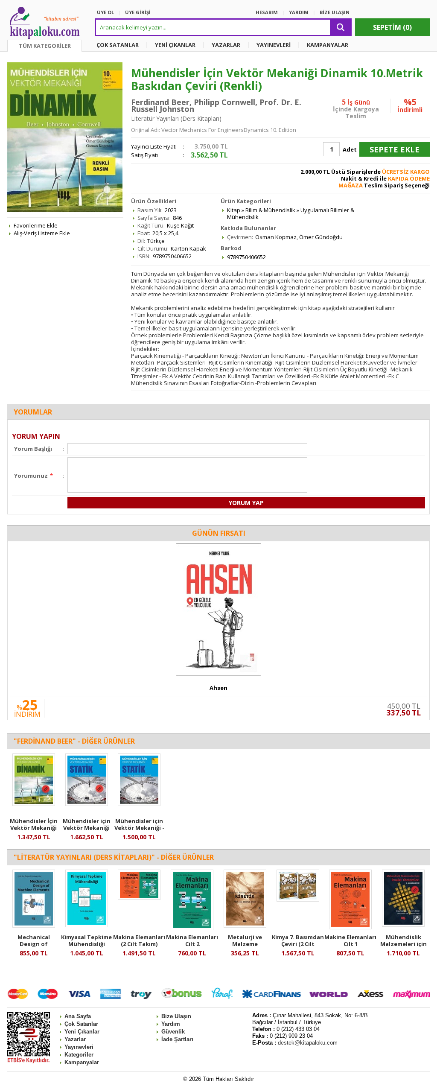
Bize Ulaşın (176, 1016)
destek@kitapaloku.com (308, 1042)
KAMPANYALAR (327, 45)
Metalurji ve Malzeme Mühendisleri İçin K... (245, 947)
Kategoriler (78, 1054)
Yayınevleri (78, 1047)
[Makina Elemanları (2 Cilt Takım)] (139, 898)
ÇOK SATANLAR (117, 45)
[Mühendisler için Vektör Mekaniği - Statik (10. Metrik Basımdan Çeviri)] (139, 804)
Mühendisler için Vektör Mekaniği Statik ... (87, 827)
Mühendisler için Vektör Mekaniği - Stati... (139, 827)
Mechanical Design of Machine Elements (34, 944)
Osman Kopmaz (276, 237)
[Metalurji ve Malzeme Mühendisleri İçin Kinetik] (245, 925)
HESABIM (267, 12)
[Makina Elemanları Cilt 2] (192, 928)
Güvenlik (173, 1031)
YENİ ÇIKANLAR (175, 45)
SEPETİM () (392, 27)
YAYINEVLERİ (273, 45)
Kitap (233, 210)
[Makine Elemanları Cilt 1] (350, 927)
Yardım (170, 1024)
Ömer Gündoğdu (321, 237)
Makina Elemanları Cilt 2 (192, 940)
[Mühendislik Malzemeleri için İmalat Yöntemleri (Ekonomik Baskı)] (403, 924)
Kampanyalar (81, 1062)
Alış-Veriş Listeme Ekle (42, 233)
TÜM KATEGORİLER (45, 46)
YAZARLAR (226, 45)
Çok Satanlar (81, 1024)
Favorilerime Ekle (36, 225)
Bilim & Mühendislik (270, 210)
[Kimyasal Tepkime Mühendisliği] (86, 925)
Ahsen (218, 688)
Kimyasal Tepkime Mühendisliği (86, 940)
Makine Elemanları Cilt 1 (350, 940)
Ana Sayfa (77, 1016)
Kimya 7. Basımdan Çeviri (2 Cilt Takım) (298, 944)
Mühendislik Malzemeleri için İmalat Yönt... (403, 944)
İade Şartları (177, 1039)
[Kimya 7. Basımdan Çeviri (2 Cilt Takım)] (298, 899)
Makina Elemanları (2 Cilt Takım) (139, 940)
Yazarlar (75, 1039)
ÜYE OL (105, 12)
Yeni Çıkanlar (81, 1031)
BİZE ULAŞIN (335, 12)
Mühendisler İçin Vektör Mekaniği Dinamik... (34, 827)
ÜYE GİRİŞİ (138, 12)
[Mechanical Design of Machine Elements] (33, 925)
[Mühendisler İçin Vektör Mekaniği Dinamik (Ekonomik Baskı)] (33, 804)
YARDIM (299, 12)
